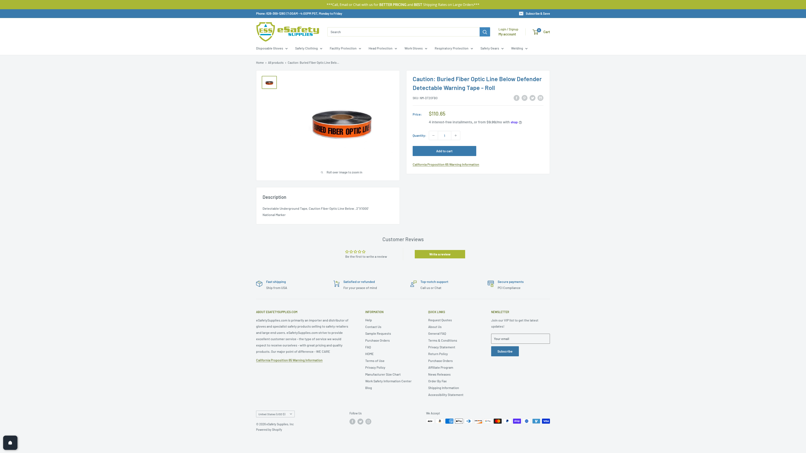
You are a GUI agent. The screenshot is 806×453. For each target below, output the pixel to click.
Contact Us (373, 327)
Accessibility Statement (445, 395)
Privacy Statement (441, 347)
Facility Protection (343, 48)
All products (276, 62)
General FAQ (437, 333)
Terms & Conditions (442, 340)
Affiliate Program (440, 367)
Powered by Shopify (269, 429)
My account (507, 34)
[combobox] (403, 31)
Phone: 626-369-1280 (270, 13)
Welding (517, 48)
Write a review (440, 254)
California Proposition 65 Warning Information (446, 164)
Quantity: (419, 135)
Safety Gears (489, 48)
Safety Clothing (306, 48)
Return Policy (438, 354)
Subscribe (505, 351)
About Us (435, 327)
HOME (369, 354)
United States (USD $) (271, 414)
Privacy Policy (375, 367)
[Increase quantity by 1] (455, 135)
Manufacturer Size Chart (383, 374)
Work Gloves (413, 48)
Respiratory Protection (451, 48)
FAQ (368, 347)
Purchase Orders (377, 340)
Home (260, 62)
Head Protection (381, 48)
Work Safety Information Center (388, 381)
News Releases (439, 374)
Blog (368, 388)
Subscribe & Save (538, 13)
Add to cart (444, 151)
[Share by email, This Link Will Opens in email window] (540, 97)
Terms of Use (375, 361)
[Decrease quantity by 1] (433, 135)
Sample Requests (378, 333)
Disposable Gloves (269, 48)
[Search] (485, 31)
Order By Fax (437, 381)
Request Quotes (440, 320)
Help (368, 320)
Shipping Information (443, 388)
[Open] (10, 443)
